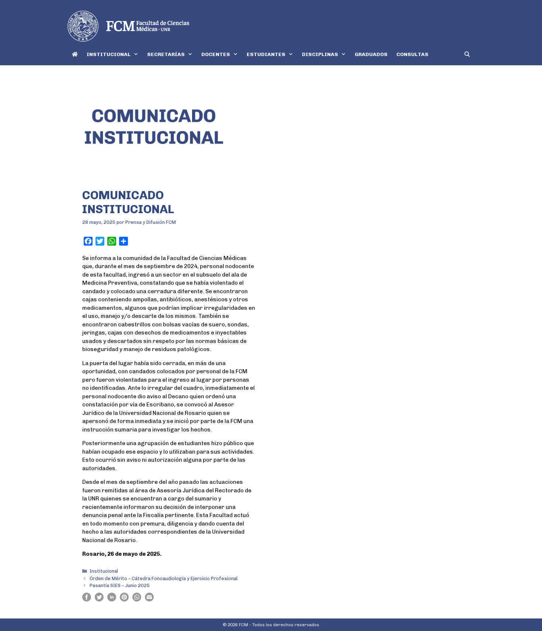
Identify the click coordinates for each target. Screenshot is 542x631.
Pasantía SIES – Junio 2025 (120, 585)
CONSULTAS (412, 54)
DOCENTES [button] (215, 54)
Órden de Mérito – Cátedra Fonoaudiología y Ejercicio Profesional (163, 578)
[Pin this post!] (124, 599)
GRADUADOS (371, 54)
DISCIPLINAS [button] (320, 54)
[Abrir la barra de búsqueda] (467, 54)
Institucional (104, 571)
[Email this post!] (149, 599)
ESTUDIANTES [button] (266, 54)
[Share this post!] (86, 599)
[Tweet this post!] (99, 599)
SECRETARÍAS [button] (166, 54)
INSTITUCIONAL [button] (109, 54)
